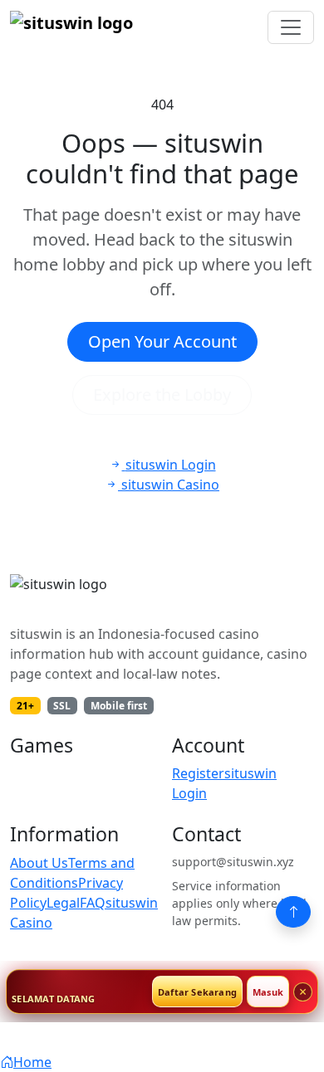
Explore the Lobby (162, 394)
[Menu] (291, 27)
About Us (39, 863)
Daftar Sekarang (197, 992)
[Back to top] (293, 912)
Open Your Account (162, 341)
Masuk (268, 992)
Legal (63, 903)
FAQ (93, 903)
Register (198, 773)
